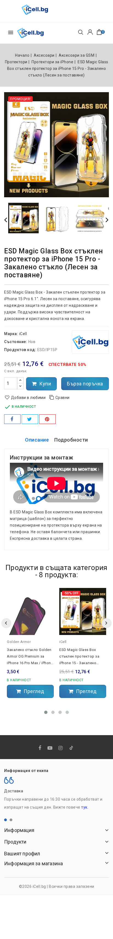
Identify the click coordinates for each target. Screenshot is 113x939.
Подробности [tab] (71, 440)
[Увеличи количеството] (20, 380)
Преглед (33, 691)
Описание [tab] (37, 440)
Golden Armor (19, 642)
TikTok (72, 748)
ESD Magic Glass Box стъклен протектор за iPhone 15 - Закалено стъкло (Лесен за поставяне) (79, 657)
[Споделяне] (12, 419)
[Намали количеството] (20, 386)
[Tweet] (30, 419)
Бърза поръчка (85, 384)
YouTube (50, 748)
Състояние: (15, 342)
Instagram (61, 748)
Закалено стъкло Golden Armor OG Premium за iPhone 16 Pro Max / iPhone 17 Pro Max (30, 657)
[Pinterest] (47, 419)
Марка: (11, 334)
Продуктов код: (20, 349)
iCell (23, 334)
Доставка (13, 791)
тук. (84, 807)
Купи (44, 384)
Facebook (40, 748)
